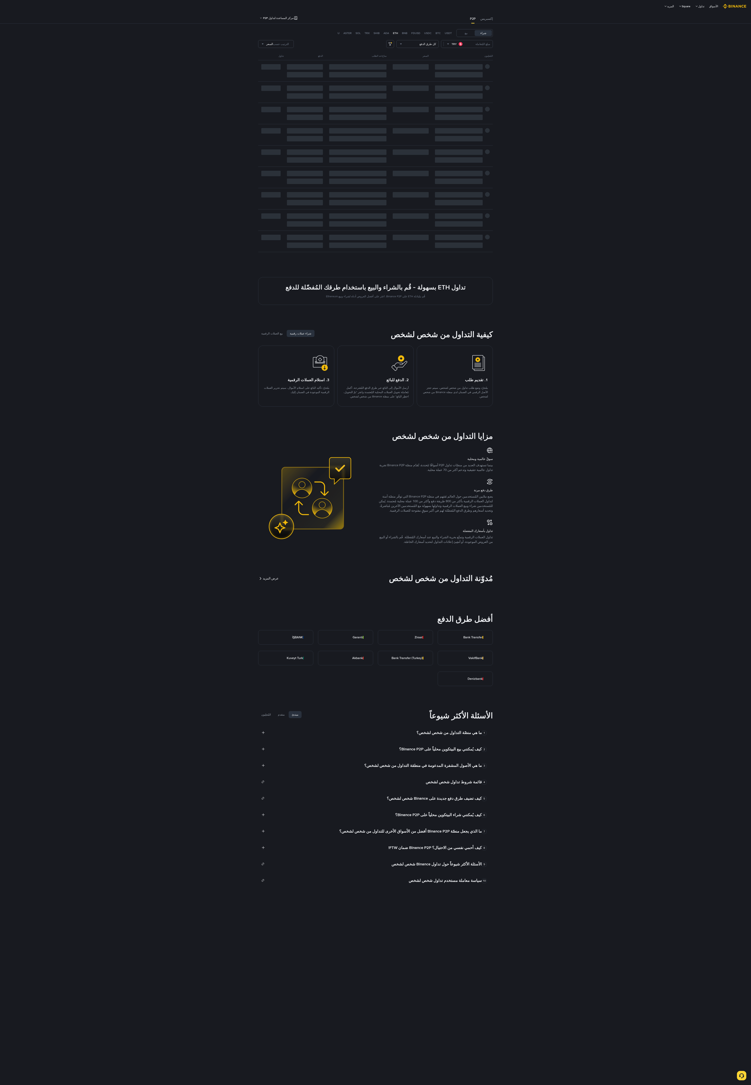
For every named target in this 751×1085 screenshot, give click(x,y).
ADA (386, 33)
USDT (448, 33)
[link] (465, 637)
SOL (358, 33)
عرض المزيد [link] (271, 578)
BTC (438, 33)
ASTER (347, 33)
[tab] (486, 18)
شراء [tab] (483, 33)
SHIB (377, 33)
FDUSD (415, 33)
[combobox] (455, 44)
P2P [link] (473, 19)
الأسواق (713, 6)
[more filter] (390, 44)
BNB (404, 33)
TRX (367, 33)
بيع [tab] (466, 33)
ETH (395, 33)
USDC (428, 33)
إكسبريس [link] (486, 19)
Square (686, 6)
